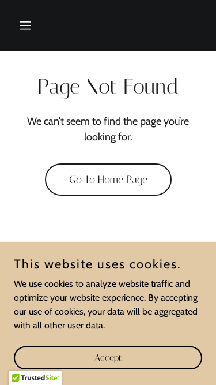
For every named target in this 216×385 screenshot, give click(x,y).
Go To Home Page (108, 179)
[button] (28, 25)
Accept (108, 357)
